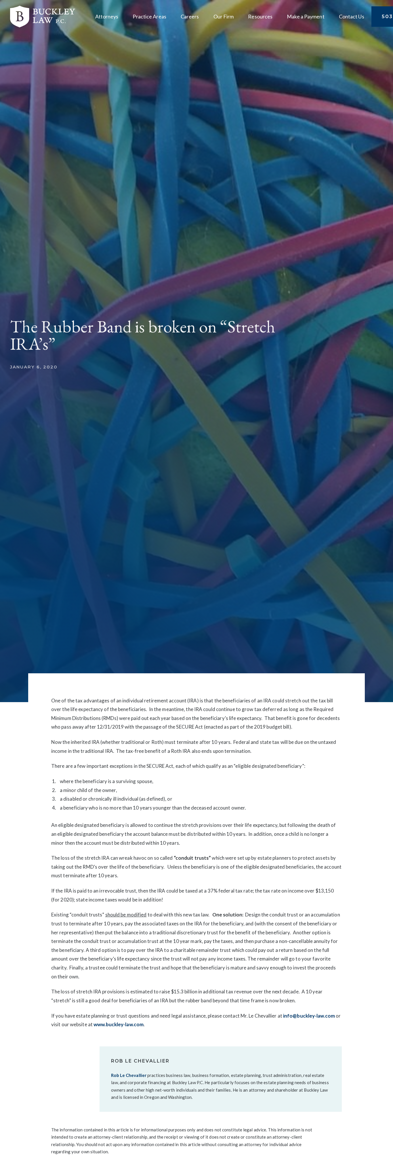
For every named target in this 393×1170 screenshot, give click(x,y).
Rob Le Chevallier (128, 1075)
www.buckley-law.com (119, 1024)
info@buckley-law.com (309, 1016)
